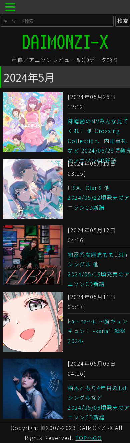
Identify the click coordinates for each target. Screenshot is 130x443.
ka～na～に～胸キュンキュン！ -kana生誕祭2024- (98, 331)
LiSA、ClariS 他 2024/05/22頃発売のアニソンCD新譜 (99, 197)
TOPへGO (88, 438)
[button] (11, 7)
